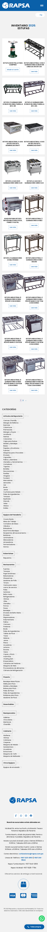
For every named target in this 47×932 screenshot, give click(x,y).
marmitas (7, 656)
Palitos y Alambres (10, 460)
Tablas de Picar (9, 633)
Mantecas (7, 722)
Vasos (5, 652)
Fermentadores (9, 544)
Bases (5, 446)
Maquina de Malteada (11, 756)
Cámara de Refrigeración (13, 670)
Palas (5, 590)
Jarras (5, 490)
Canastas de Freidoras (11, 663)
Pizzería (6, 677)
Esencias (6, 425)
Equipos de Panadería (12, 515)
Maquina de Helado (10, 745)
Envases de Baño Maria (12, 613)
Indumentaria (8, 620)
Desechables (8, 704)
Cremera (6, 624)
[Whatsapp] (21, 815)
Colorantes (7, 439)
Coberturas (7, 427)
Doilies (5, 508)
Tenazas (6, 496)
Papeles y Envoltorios (11, 448)
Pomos (6, 606)
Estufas (6, 650)
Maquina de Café (10, 754)
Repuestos (7, 558)
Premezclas (7, 430)
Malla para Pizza (9, 684)
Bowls (5, 487)
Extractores (7, 751)
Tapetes (6, 467)
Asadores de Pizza (10, 698)
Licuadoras (7, 645)
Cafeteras (7, 740)
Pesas (5, 608)
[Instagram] (26, 815)
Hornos (6, 547)
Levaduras (7, 434)
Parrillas (6, 473)
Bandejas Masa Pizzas (11, 681)
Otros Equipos (9, 763)
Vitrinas (6, 599)
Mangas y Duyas (9, 432)
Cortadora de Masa (10, 524)
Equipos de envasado (11, 767)
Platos (5, 643)
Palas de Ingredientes (11, 494)
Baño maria (7, 594)
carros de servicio (10, 587)
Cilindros (6, 526)
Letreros (6, 647)
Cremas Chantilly (10, 420)
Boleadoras (7, 528)
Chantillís (6, 724)
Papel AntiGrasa (9, 574)
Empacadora (8, 661)
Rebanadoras (8, 576)
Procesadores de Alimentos (13, 668)
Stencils (6, 501)
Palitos (5, 622)
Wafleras (6, 735)
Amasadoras (8, 542)
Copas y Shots (8, 654)
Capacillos (7, 457)
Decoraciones (8, 471)
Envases (6, 455)
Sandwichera (8, 747)
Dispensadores (9, 617)
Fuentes (6, 450)
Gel (4, 485)
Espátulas (7, 499)
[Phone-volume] (16, 815)
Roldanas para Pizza (10, 695)
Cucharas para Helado (11, 492)
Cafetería (7, 731)
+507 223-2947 (26, 858)
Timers (6, 583)
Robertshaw (8, 553)
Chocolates (7, 720)
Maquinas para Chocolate (13, 453)
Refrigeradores (9, 597)
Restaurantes (8, 565)
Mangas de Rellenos (10, 423)
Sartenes (6, 592)
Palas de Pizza (8, 691)
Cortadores (7, 464)
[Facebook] (31, 815)
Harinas (6, 437)
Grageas (6, 476)
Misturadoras (8, 540)
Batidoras (6, 535)
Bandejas (6, 610)
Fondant (6, 478)
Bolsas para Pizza (9, 688)
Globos (6, 506)
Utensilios (6, 603)
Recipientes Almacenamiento (14, 533)
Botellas (6, 469)
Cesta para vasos (10, 585)
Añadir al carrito (13, 70)
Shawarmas (7, 578)
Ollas (5, 601)
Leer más (34, 71)
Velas (5, 503)
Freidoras (6, 627)
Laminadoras (8, 538)
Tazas (5, 636)
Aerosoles (7, 483)
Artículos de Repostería (12, 416)
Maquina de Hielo (9, 666)
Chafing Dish (8, 659)
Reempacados (9, 713)
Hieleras (6, 638)
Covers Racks (8, 519)
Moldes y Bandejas (10, 443)
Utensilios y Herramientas (13, 462)
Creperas (6, 742)
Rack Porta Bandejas (11, 531)
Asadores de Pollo (10, 580)
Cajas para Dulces (10, 441)
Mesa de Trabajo (9, 521)
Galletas (6, 717)
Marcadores (7, 480)
